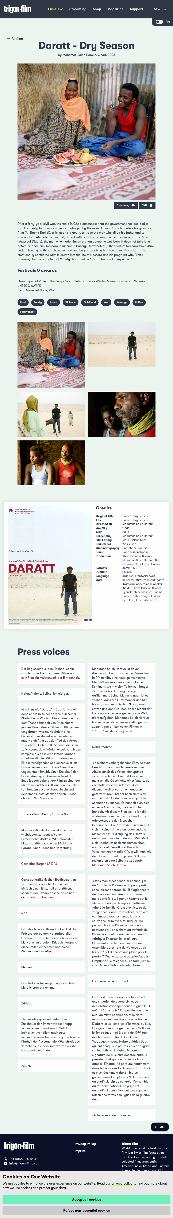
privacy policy (121, 1183)
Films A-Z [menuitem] (55, 9)
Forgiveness (27, 311)
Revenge (122, 302)
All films (17, 38)
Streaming (123, 205)
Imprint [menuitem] (80, 1151)
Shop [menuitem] (97, 9)
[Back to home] (19, 9)
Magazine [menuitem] (115, 9)
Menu (160, 10)
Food (23, 302)
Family (38, 302)
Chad (102, 55)
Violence (70, 302)
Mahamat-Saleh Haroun (79, 55)
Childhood (90, 302)
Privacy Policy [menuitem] (85, 1144)
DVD (144, 205)
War (106, 302)
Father (139, 302)
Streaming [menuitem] (77, 9)
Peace (53, 302)
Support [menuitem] (136, 9)
